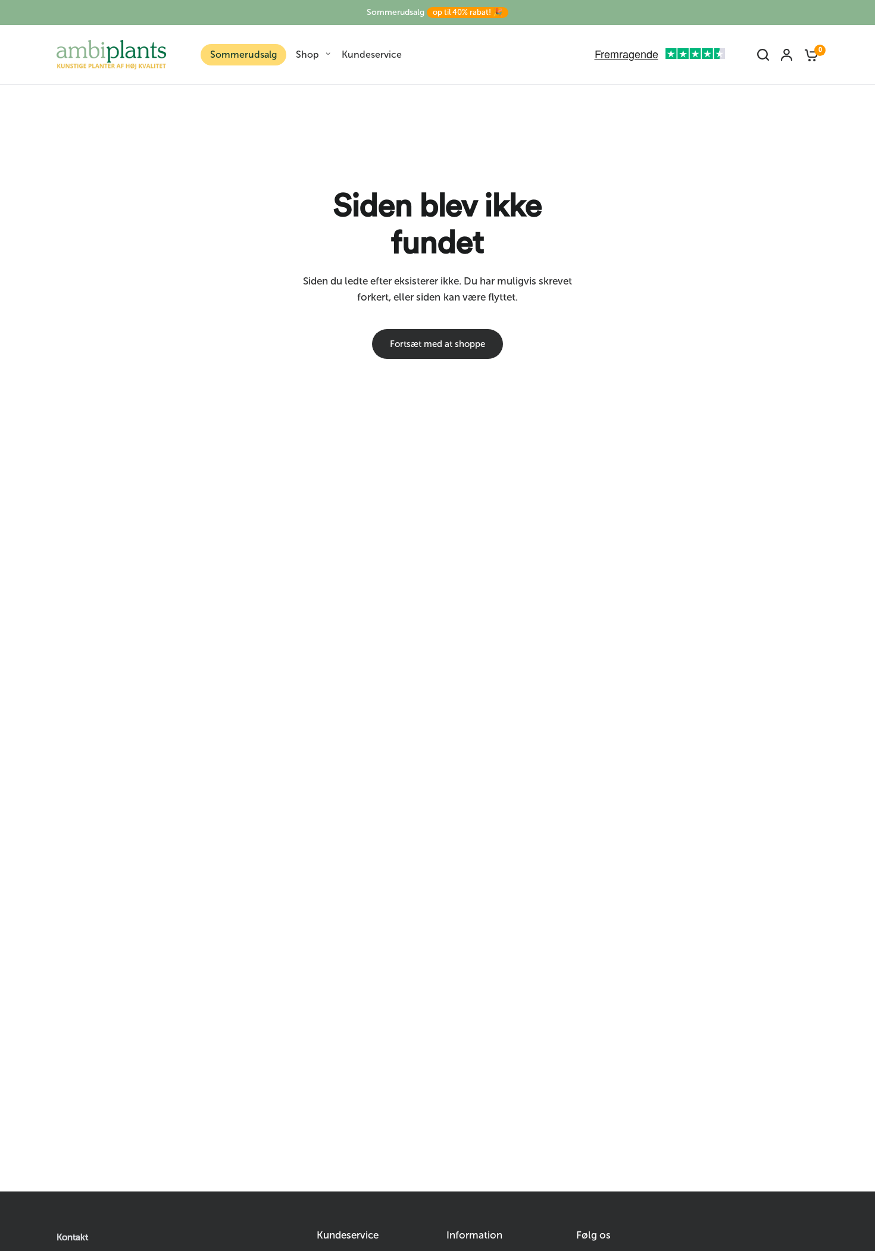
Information (474, 1235)
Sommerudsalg (434, 12)
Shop (307, 54)
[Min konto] (786, 55)
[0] (808, 55)
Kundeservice (372, 54)
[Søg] (763, 55)
